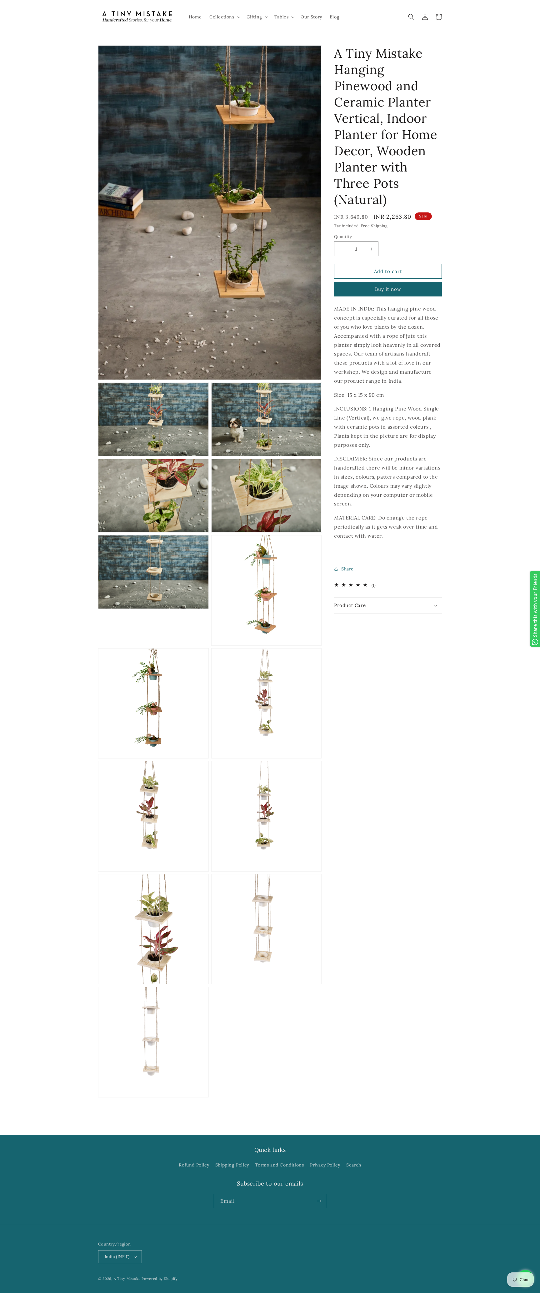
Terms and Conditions (279, 1165)
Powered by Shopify (160, 1278)
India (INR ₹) (117, 1256)
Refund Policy (194, 1165)
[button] (224, 16)
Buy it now (388, 289)
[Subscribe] (319, 1201)
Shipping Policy (232, 1165)
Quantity (343, 236)
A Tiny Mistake (127, 1278)
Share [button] (347, 569)
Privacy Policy (325, 1165)
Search (353, 1165)
